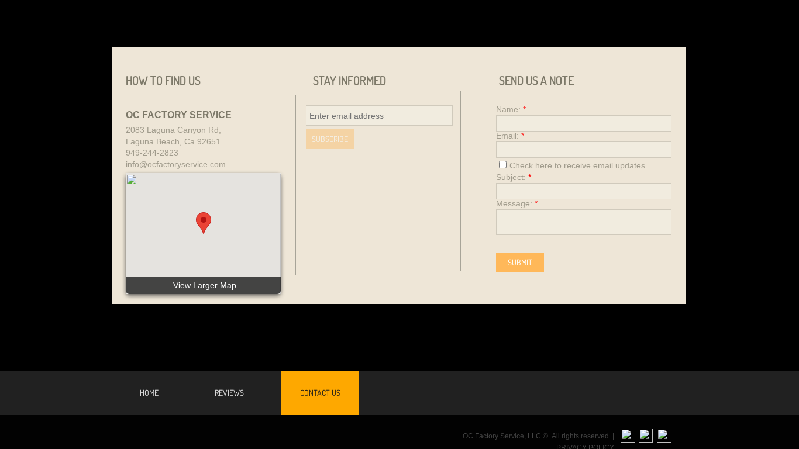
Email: (510, 136)
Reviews (229, 393)
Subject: (513, 177)
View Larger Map (204, 285)
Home (149, 393)
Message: (517, 203)
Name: (511, 109)
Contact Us (320, 393)
